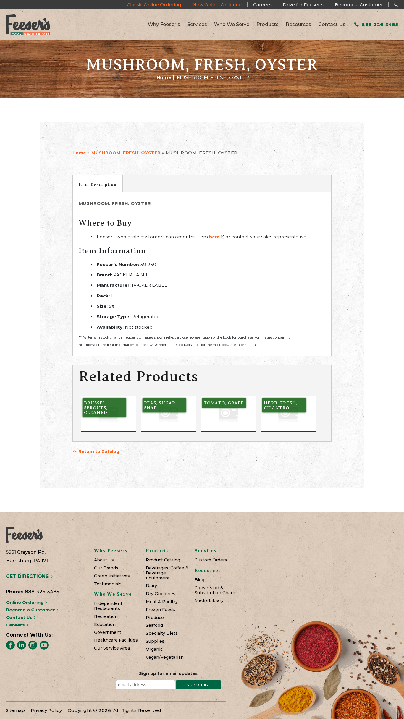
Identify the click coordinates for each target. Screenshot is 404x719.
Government (107, 632)
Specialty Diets (162, 633)
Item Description (98, 184)
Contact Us (331, 24)
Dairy (151, 585)
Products (267, 24)
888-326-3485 (379, 24)
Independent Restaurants (108, 606)
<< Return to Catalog (95, 451)
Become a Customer (359, 4)
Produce (155, 617)
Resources (298, 24)
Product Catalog (163, 560)
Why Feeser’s (164, 24)
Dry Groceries (160, 593)
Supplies (155, 641)
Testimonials (108, 584)
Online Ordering (25, 602)
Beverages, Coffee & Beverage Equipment (167, 573)
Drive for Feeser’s (303, 4)
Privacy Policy (46, 710)
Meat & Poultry (162, 601)
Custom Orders (211, 560)
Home (164, 77)
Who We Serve (231, 24)
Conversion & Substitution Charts (216, 590)
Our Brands (106, 568)
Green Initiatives (112, 576)
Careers (262, 4)
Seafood (154, 625)
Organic (154, 649)
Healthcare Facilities (116, 640)
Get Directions (28, 576)
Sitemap (15, 710)
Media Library (209, 600)
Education (105, 624)
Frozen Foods (160, 609)
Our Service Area (112, 648)
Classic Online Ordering (154, 4)
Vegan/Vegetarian (165, 657)
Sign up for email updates (168, 673)
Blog (199, 579)
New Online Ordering (217, 4)
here (214, 236)
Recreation (106, 616)
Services (197, 24)
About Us (104, 560)
